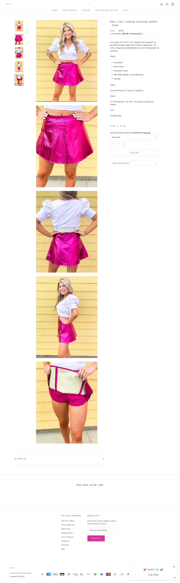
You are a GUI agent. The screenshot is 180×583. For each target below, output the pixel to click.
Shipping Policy (67, 533)
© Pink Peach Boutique (20, 573)
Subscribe (96, 538)
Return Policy (66, 529)
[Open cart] (173, 4)
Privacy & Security (67, 525)
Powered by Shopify (17, 576)
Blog (63, 549)
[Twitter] (121, 126)
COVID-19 (65, 545)
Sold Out (134, 153)
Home (55, 10)
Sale (125, 10)
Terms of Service (67, 537)
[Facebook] (118, 126)
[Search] (167, 4)
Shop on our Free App (106, 10)
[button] (134, 33)
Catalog (86, 10)
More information (121, 163)
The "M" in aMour (67, 520)
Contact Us (65, 541)
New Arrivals (70, 10)
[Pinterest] (124, 126)
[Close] (174, 566)
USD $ (8, 4)
